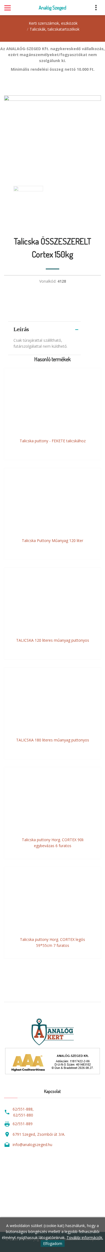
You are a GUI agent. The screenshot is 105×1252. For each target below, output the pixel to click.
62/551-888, (23, 1109)
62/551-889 (23, 1123)
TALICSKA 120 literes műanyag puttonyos (52, 640)
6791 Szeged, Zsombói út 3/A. (39, 1134)
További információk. (84, 1237)
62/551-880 (23, 1115)
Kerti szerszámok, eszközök (53, 23)
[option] (52, 135)
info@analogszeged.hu (32, 1144)
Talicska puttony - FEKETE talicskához (53, 440)
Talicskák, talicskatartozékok (54, 29)
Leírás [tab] (21, 329)
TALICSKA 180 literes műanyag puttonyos (52, 740)
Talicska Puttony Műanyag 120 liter (52, 540)
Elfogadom (52, 1243)
